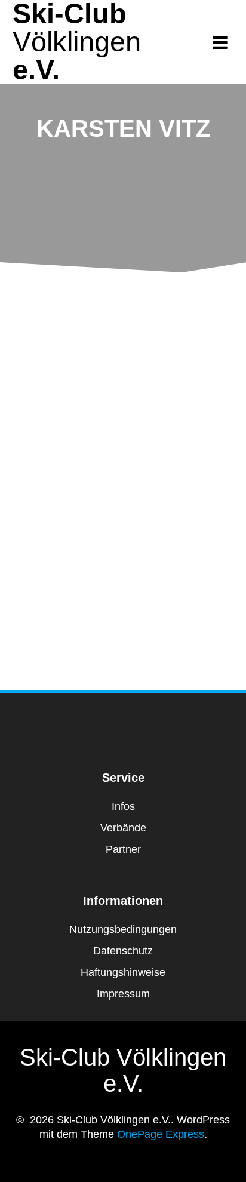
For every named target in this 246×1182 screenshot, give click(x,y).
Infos (123, 806)
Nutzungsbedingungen (123, 929)
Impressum (123, 994)
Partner (123, 849)
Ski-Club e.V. (77, 42)
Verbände (123, 828)
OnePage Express (160, 1134)
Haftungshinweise (123, 972)
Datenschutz (123, 951)
